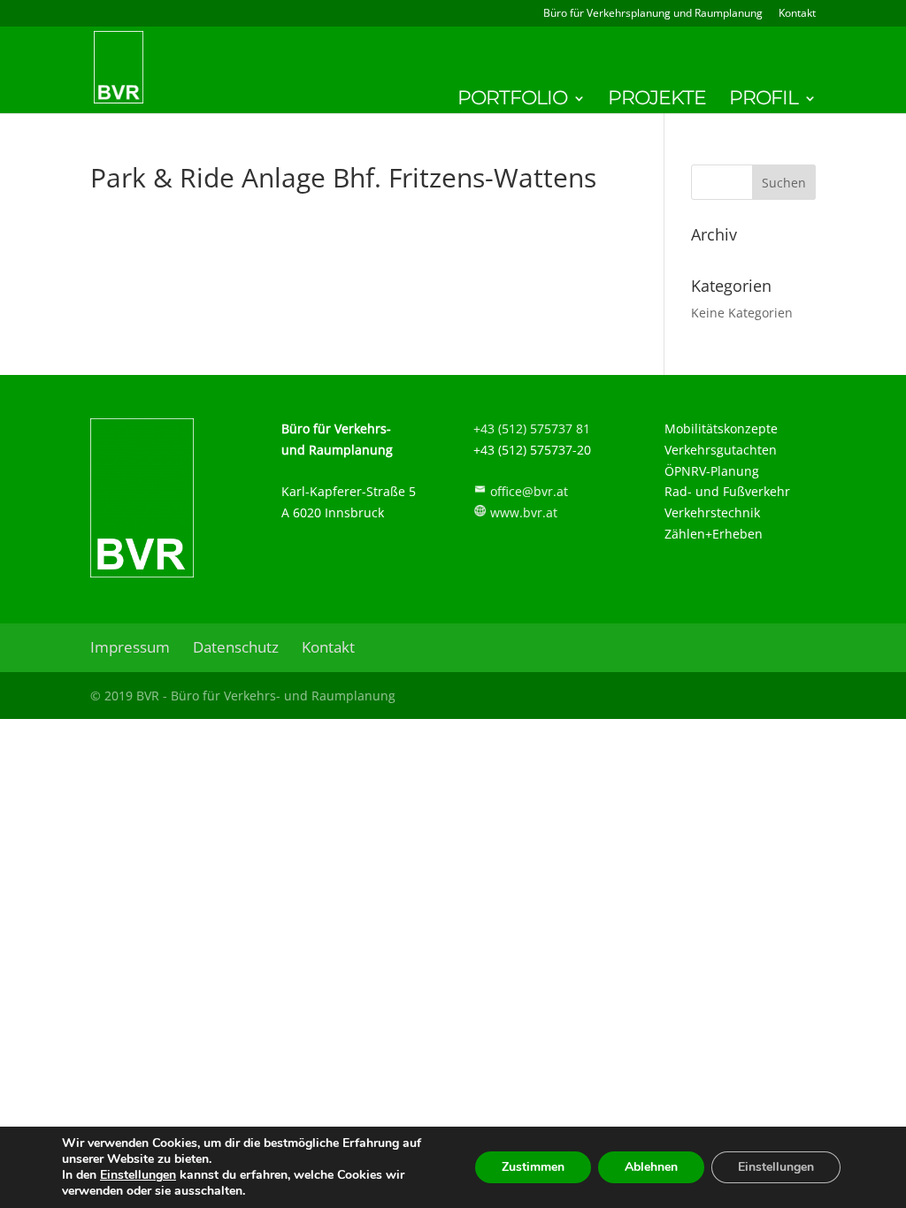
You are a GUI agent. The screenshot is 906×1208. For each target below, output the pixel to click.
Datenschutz (236, 647)
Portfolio (512, 101)
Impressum (130, 647)
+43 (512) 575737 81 (531, 428)
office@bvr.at (529, 491)
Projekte (657, 101)
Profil (763, 101)
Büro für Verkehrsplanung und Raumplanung (653, 14)
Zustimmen (533, 1166)
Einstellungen (138, 1175)
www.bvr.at (523, 512)
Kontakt (797, 14)
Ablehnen (651, 1166)
